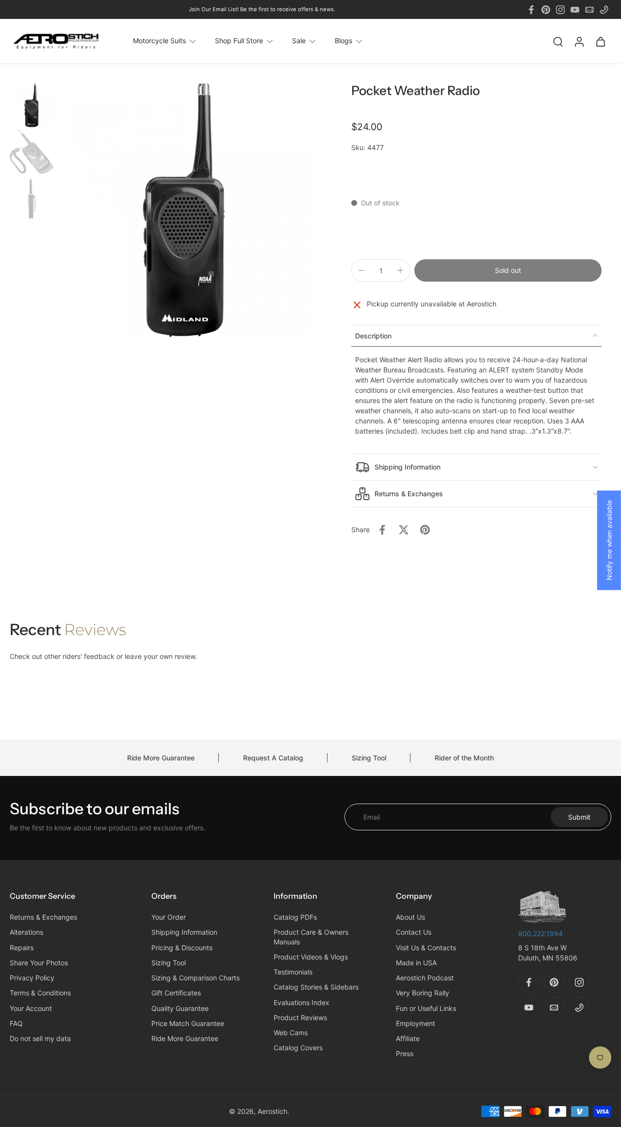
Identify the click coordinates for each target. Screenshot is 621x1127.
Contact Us (413, 932)
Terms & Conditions (40, 993)
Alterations (26, 932)
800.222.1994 (540, 933)
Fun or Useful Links (426, 1008)
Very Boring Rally (422, 993)
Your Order (168, 917)
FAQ (16, 1023)
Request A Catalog (273, 758)
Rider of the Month (464, 758)
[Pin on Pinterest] (425, 529)
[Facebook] (531, 10)
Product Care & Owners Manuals (311, 937)
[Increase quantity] (400, 270)
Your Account (31, 1008)
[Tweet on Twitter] (403, 529)
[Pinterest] (546, 10)
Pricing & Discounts (181, 947)
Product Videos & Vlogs (311, 957)
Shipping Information (184, 932)
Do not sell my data (40, 1039)
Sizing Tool (369, 758)
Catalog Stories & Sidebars (316, 987)
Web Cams (291, 1033)
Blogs (343, 41)
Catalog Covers (298, 1048)
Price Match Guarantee (187, 1023)
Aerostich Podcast (425, 978)
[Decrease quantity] (361, 270)
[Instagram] (560, 10)
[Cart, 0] (600, 41)
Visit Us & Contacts (426, 947)
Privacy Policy (32, 978)
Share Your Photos (39, 963)
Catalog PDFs (295, 917)
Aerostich (272, 1111)
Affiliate (408, 1039)
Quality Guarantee (180, 1008)
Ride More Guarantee (161, 758)
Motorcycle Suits (159, 41)
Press (404, 1054)
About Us (410, 917)
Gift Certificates (176, 993)
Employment (415, 1023)
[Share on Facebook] (382, 529)
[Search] (558, 41)
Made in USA (416, 963)
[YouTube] (575, 10)
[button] (508, 270)
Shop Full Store (239, 41)
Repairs (21, 947)
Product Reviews (300, 1017)
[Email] (589, 10)
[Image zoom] (183, 210)
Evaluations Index (301, 1002)
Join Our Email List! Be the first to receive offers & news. (262, 9)
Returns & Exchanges (43, 917)
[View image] (31, 105)
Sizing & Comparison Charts (195, 978)
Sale (299, 41)
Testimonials (293, 972)
